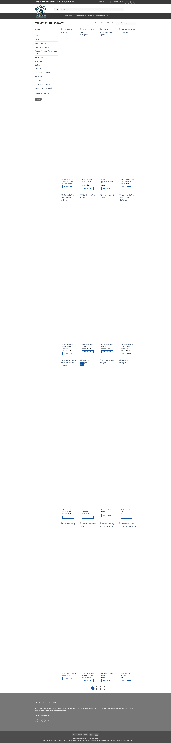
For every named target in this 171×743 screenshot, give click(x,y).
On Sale (91, 16)
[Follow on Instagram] (128, 2)
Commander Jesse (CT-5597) (127, 674)
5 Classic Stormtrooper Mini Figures (107, 181)
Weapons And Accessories (44, 88)
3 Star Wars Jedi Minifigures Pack (67, 180)
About (101, 2)
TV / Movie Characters (42, 73)
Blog (107, 2)
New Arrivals (81, 16)
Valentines (38, 80)
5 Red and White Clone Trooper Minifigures (67, 346)
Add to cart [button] (68, 186)
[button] (130, 9)
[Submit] (122, 9)
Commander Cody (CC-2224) (107, 674)
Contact (115, 2)
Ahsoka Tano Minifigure (86, 510)
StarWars (38, 69)
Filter (38, 99)
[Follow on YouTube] (134, 2)
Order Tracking (102, 16)
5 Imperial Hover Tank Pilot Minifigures (127, 180)
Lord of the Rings (41, 43)
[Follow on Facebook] (125, 2)
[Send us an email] (131, 2)
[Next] (104, 688)
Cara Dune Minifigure (69, 673)
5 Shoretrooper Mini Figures (107, 345)
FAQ (121, 2)
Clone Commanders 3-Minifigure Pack (88, 674)
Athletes (37, 36)
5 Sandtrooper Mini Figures (88, 345)
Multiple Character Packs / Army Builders (46, 52)
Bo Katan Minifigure (107, 510)
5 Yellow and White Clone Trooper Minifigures (127, 346)
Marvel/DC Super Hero (43, 47)
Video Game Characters (43, 84)
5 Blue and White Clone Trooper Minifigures (87, 181)
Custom (37, 39)
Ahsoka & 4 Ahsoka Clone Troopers (68, 510)
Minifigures (67, 16)
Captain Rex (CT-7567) (126, 510)
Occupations (39, 61)
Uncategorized (40, 76)
